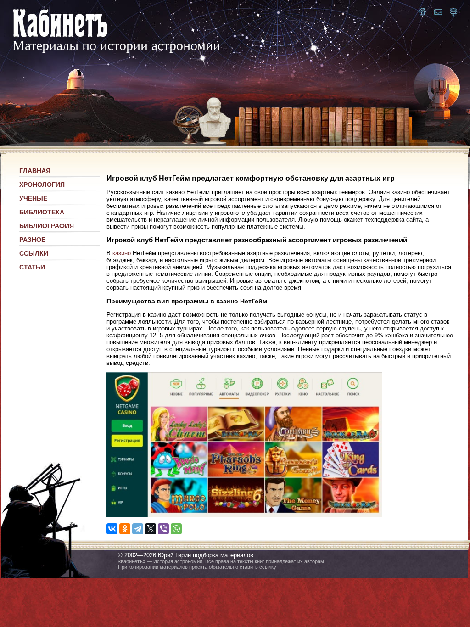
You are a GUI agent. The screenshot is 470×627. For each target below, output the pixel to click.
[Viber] (163, 528)
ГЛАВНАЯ (34, 170)
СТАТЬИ (32, 267)
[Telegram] (137, 528)
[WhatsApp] (176, 528)
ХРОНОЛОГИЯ (42, 184)
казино (121, 253)
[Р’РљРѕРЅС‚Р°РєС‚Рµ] (112, 528)
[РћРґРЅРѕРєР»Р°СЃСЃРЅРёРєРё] (124, 528)
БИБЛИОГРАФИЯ (46, 226)
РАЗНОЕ (32, 239)
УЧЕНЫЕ (33, 198)
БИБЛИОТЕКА (41, 212)
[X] (150, 528)
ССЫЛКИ (33, 253)
